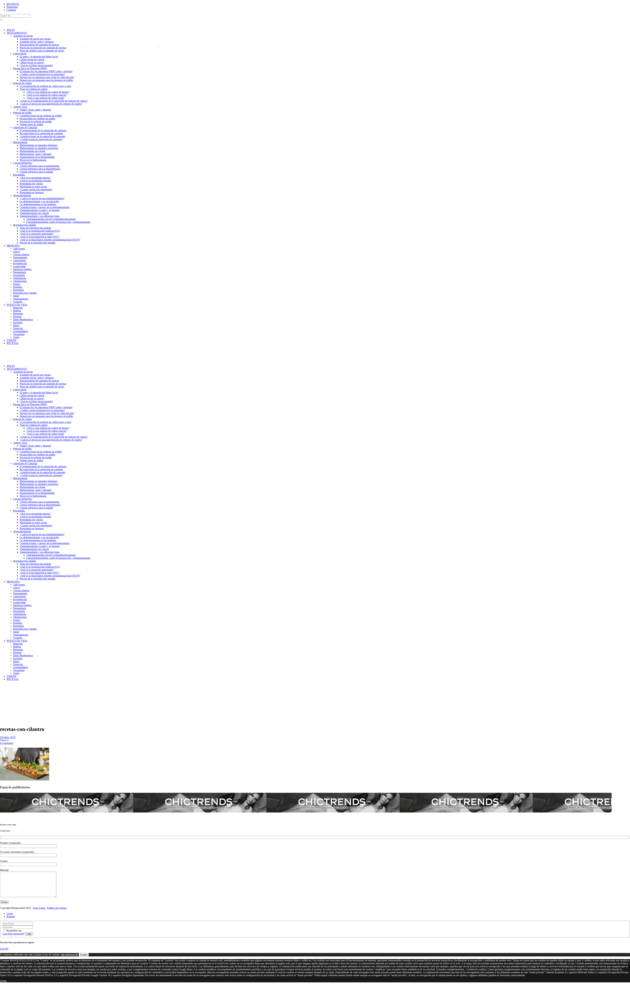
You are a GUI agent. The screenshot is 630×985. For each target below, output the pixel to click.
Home (3, 687)
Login (10, 913)
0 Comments (6, 743)
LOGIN (4, 948)
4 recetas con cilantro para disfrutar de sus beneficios (8, 702)
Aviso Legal (39, 908)
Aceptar (83, 954)
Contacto (11, 10)
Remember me (14, 930)
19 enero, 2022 (8, 737)
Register (11, 916)
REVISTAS (13, 4)
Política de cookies (56, 908)
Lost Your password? (13, 933)
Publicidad (12, 7)
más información (69, 954)
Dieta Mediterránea (7, 695)
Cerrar (3, 980)
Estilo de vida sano (8, 689)
